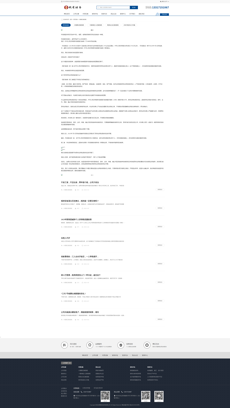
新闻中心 (123, 14)
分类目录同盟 (86, 388)
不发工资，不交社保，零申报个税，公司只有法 (80, 182)
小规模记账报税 (82, 19)
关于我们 (132, 14)
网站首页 (67, 14)
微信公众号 (164, 1)
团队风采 (141, 14)
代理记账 (85, 14)
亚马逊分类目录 (98, 388)
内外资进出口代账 (129, 25)
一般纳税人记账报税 (95, 25)
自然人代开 (65, 238)
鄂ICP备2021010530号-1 (133, 405)
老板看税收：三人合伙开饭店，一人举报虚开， (80, 257)
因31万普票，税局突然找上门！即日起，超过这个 (81, 275)
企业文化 (64, 391)
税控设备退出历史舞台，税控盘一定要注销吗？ (80, 201)
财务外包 (95, 14)
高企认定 (113, 14)
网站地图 (124, 405)
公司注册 (76, 14)
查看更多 (160, 189)
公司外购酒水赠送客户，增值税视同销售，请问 (80, 312)
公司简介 (64, 388)
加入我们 (64, 393)
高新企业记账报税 (113, 25)
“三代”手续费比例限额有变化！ (73, 294)
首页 (71, 19)
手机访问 (164, 14)
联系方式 (64, 396)
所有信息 (66, 25)
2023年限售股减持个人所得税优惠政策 (76, 219)
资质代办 (104, 14)
